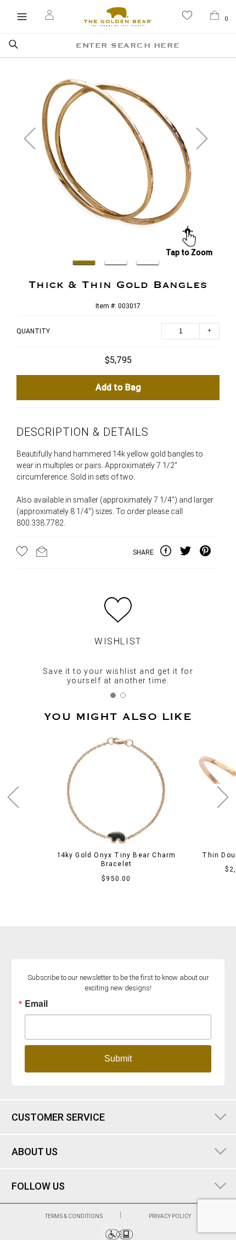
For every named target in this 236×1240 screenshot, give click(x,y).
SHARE (143, 552)
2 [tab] (123, 695)
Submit (118, 1058)
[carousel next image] (202, 138)
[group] (115, 158)
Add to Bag (118, 387)
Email (36, 1003)
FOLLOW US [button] (38, 1186)
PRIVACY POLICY (170, 1216)
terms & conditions (74, 1216)
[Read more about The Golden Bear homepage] (117, 16)
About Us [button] (35, 1151)
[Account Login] (49, 16)
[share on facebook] (170, 552)
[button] (187, 17)
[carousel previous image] (29, 138)
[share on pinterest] (210, 552)
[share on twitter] (190, 552)
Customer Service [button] (58, 1117)
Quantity (33, 331)
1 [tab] (113, 695)
